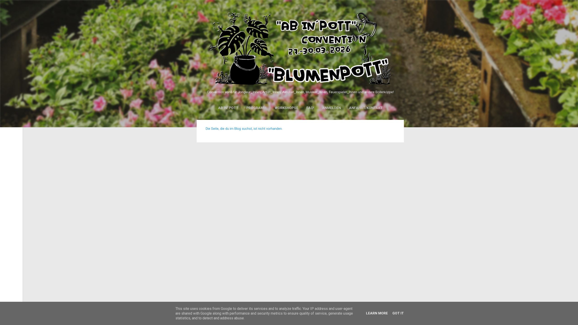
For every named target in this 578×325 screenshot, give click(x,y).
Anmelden (331, 108)
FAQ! (310, 108)
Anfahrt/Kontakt (365, 108)
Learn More (377, 313)
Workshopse (286, 108)
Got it (398, 313)
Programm (256, 108)
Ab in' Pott (228, 108)
